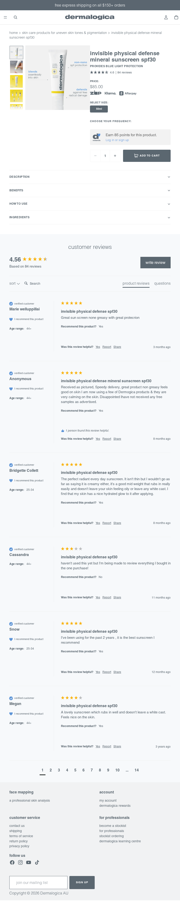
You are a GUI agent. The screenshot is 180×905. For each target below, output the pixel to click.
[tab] (136, 284)
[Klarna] (110, 93)
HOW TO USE (18, 203)
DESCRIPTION (19, 176)
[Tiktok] (37, 862)
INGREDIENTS (19, 217)
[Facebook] (12, 862)
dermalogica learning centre (120, 841)
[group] (34, 259)
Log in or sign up (117, 140)
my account (107, 800)
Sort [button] (12, 283)
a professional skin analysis (29, 800)
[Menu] (5, 17)
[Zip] (95, 93)
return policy (18, 841)
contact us (17, 826)
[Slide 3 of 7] (16, 81)
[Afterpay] (128, 93)
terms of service (21, 836)
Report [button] (106, 347)
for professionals (111, 831)
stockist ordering (111, 836)
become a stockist (112, 826)
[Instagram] (20, 862)
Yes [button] (98, 347)
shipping (15, 831)
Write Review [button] (155, 262)
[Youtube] (28, 862)
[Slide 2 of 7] (16, 67)
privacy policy (19, 846)
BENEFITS (16, 190)
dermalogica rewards (115, 805)
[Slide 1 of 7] (16, 52)
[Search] (15, 17)
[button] (111, 72)
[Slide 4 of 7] (16, 96)
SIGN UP (82, 882)
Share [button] (117, 347)
